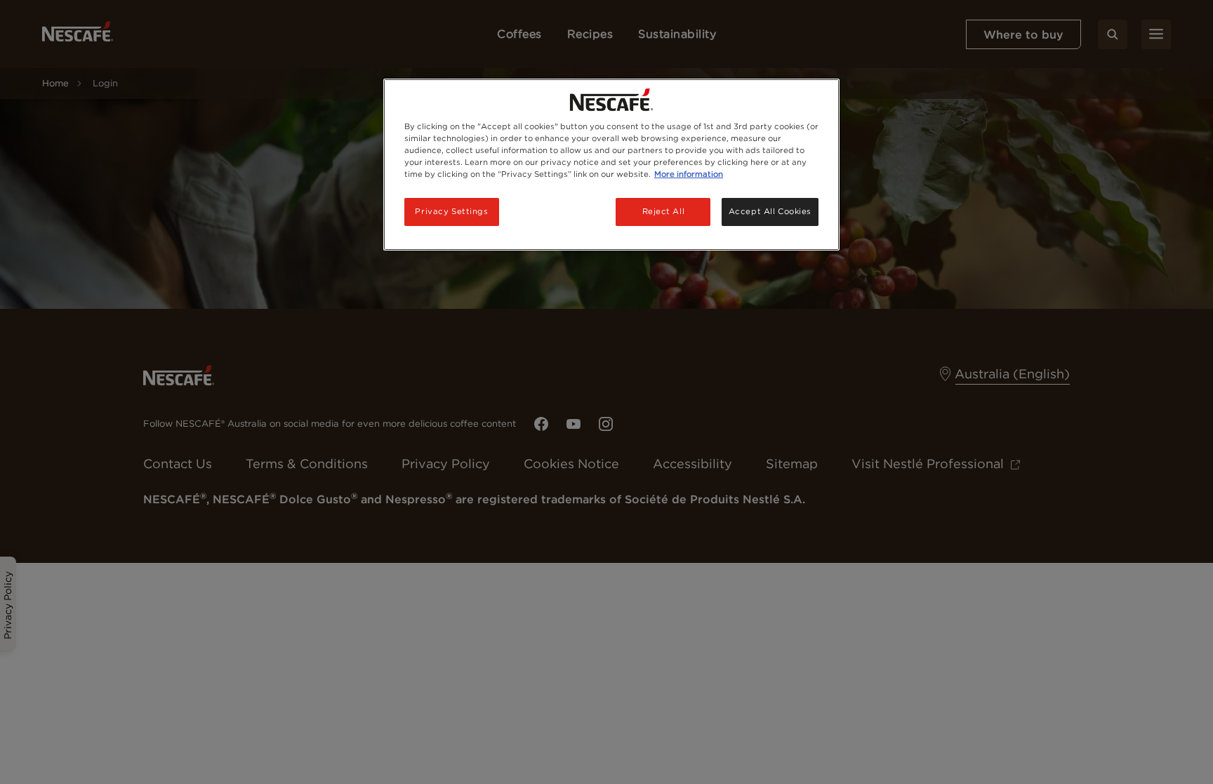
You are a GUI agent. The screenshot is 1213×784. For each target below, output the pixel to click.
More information (688, 174)
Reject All (663, 211)
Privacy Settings (451, 211)
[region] (611, 165)
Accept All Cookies (770, 211)
